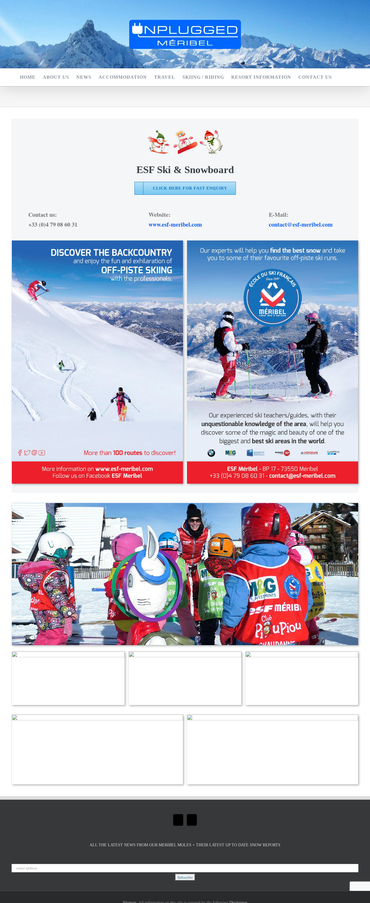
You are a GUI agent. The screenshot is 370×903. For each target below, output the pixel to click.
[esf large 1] (272, 243)
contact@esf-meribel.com (301, 224)
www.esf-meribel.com (175, 224)
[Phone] (192, 820)
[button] (341, 77)
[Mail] (178, 820)
